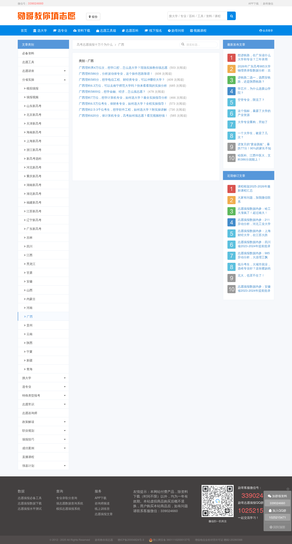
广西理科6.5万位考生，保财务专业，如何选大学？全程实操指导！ (123, 103)
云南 (29, 334)
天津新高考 (33, 123)
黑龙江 (30, 264)
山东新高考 (33, 106)
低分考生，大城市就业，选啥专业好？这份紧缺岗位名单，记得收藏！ (254, 268)
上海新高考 (33, 141)
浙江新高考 (33, 149)
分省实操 (28, 79)
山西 (29, 290)
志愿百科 (132, 30)
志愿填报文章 (104, 514)
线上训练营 (102, 508)
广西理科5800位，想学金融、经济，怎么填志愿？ (112, 91)
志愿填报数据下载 (30, 503)
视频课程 (199, 30)
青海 (29, 369)
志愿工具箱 (107, 30)
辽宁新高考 (33, 220)
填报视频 (32, 97)
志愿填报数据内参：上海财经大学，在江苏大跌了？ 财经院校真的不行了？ (254, 237)
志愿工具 (28, 62)
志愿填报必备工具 (30, 498)
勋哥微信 (268, 3)
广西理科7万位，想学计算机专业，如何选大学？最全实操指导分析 (123, 97)
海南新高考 (33, 132)
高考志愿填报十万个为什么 (95, 44)
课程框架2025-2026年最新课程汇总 (254, 188)
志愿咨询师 (29, 413)
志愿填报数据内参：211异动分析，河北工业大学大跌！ (254, 223)
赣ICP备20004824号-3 (131, 539)
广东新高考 (33, 228)
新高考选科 (33, 158)
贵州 (29, 325)
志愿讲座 (28, 70)
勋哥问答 (177, 30)
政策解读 (28, 421)
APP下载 (253, 3)
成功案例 (28, 448)
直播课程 (28, 457)
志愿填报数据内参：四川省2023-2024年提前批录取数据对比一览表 (254, 246)
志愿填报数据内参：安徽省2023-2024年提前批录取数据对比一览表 (254, 290)
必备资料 (28, 53)
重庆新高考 (33, 176)
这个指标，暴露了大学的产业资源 (254, 113)
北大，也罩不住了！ (251, 275)
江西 (29, 255)
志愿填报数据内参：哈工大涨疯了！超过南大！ (254, 210)
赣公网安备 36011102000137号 (171, 539)
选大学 (42, 30)
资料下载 (83, 30)
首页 (24, 30)
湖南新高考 (33, 185)
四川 (29, 246)
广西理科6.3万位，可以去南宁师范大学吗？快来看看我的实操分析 (123, 85)
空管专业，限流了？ (251, 99)
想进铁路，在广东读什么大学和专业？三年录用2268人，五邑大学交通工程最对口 (254, 61)
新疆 (29, 360)
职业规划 (28, 430)
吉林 (29, 237)
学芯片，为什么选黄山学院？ (254, 90)
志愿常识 (28, 404)
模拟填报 (32, 88)
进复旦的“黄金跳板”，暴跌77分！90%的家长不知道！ (254, 148)
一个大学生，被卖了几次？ (253, 135)
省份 (94, 16)
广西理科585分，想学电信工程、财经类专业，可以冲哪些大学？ (122, 79)
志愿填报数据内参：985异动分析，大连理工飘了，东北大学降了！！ (254, 257)
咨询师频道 (102, 503)
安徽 (29, 281)
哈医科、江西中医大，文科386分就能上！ (254, 157)
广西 (29, 316)
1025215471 (277, 517)
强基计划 (28, 465)
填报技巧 (28, 439)
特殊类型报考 (31, 395)
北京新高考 (33, 114)
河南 (29, 307)
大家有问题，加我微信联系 (254, 199)
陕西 (29, 342)
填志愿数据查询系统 (69, 503)
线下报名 (155, 30)
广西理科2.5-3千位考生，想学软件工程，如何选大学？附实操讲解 (123, 109)
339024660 (277, 503)
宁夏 (29, 351)
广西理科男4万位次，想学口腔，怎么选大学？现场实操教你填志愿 (123, 67)
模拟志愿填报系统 (68, 508)
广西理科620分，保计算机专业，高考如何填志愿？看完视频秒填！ (123, 115)
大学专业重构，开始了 (253, 122)
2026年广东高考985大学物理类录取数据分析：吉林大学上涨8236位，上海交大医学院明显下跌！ (254, 72)
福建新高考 (33, 202)
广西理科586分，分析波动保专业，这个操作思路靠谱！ (116, 73)
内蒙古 (30, 299)
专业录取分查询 (66, 498)
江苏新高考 (33, 211)
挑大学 (26, 378)
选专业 (62, 30)
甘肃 (29, 272)
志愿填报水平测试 (30, 508)
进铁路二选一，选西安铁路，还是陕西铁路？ (254, 79)
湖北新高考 (33, 193)
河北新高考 (33, 167)
